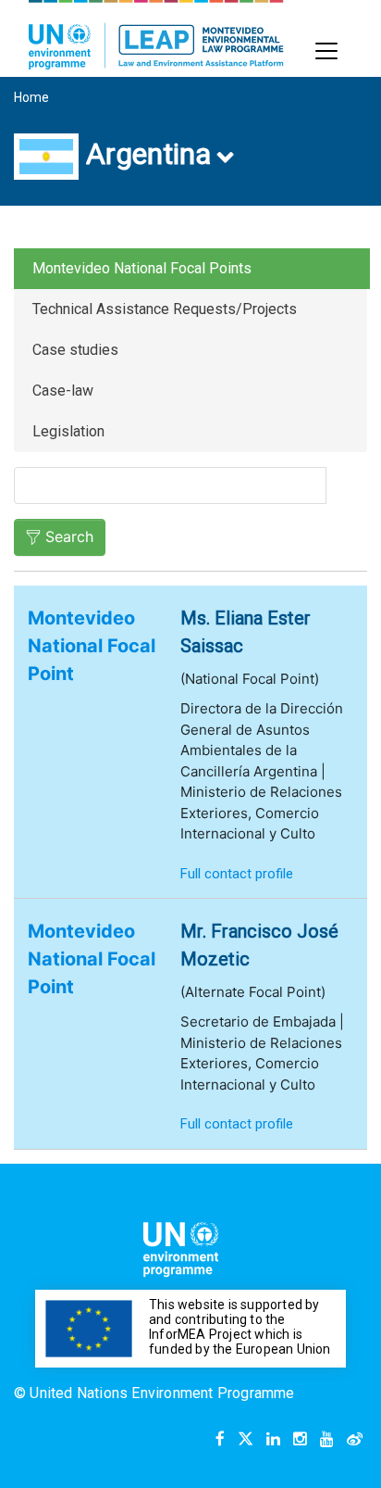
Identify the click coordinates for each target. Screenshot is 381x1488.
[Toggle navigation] (326, 50)
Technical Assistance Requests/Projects (164, 309)
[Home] (156, 34)
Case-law (62, 390)
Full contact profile (236, 873)
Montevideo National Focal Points (142, 268)
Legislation (68, 431)
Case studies (75, 350)
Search (69, 536)
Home (31, 97)
